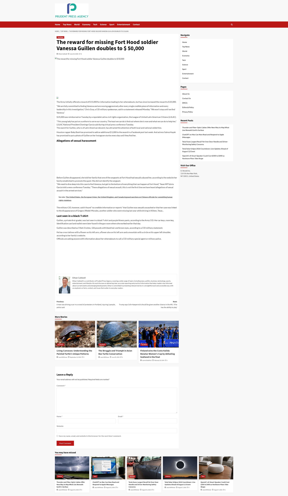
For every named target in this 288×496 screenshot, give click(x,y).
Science (103, 24)
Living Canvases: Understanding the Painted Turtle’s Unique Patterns (74, 352)
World (77, 24)
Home (57, 24)
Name (59, 416)
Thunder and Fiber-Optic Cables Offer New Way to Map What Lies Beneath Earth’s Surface (205, 128)
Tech (95, 24)
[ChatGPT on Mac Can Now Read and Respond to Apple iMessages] (108, 467)
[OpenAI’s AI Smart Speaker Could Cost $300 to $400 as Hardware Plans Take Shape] (216, 467)
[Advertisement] (117, 79)
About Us (186, 94)
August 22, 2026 (74, 490)
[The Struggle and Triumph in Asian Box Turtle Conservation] (117, 334)
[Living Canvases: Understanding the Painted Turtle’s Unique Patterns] (75, 334)
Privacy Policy (187, 112)
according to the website (163, 177)
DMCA (184, 103)
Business (132, 476)
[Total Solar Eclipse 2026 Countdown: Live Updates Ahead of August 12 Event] (180, 467)
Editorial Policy (188, 107)
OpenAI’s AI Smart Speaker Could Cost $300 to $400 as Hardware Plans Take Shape (203, 157)
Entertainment (123, 24)
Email (120, 416)
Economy (86, 24)
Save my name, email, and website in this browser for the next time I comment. (90, 436)
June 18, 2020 (74, 54)
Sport (111, 24)
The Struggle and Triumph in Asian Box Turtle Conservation (115, 352)
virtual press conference (115, 124)
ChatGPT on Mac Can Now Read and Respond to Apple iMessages (203, 136)
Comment (61, 386)
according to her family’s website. (71, 235)
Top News (67, 24)
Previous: (86, 304)
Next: (148, 304)
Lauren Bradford (147, 360)
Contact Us (186, 98)
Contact (136, 24)
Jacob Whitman (62, 357)
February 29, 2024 (159, 360)
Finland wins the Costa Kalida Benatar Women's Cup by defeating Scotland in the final (157, 354)
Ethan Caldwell (62, 54)
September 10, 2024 (75, 357)
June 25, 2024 (115, 357)
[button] (231, 25)
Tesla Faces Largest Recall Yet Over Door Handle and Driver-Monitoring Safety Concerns (205, 143)
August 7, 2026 (182, 487)
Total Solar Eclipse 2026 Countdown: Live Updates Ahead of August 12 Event (205, 150)
